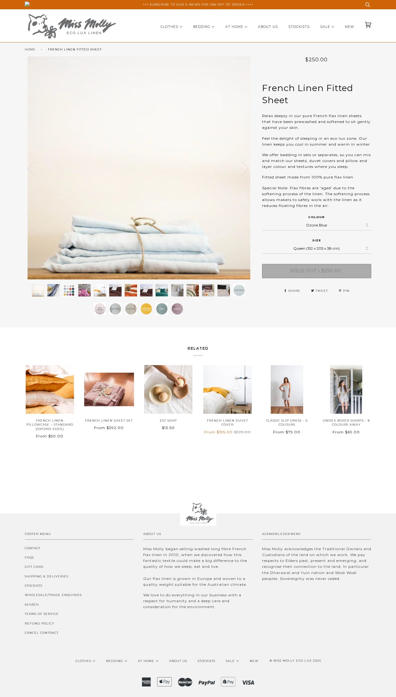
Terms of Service (42, 614)
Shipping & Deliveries (46, 576)
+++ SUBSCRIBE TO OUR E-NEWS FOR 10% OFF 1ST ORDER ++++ (198, 4)
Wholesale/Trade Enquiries (53, 595)
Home (30, 49)
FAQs (29, 557)
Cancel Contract (41, 632)
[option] (139, 167)
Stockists (33, 585)
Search (32, 604)
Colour (316, 217)
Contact (33, 548)
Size (316, 240)
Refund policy (39, 623)
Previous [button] (35, 167)
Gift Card (34, 566)
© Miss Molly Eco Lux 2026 (295, 660)
